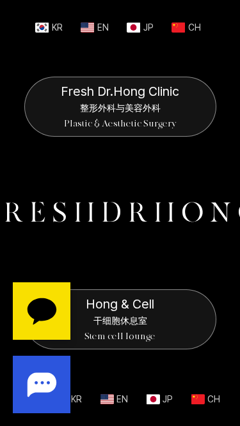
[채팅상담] (41, 348)
